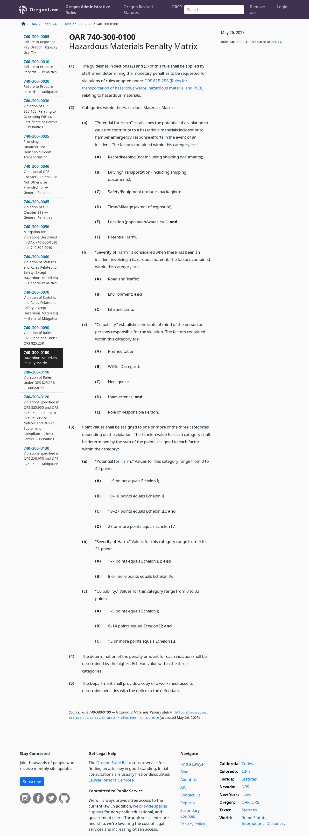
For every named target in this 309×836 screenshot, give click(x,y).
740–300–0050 (40, 237)
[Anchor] (144, 95)
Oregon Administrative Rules (87, 9)
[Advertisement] (253, 128)
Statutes (249, 779)
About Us (188, 779)
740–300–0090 (40, 335)
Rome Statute (254, 817)
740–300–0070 (41, 305)
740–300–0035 (38, 146)
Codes (247, 763)
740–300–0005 (40, 44)
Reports (187, 802)
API (183, 787)
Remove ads (257, 9)
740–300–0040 (40, 179)
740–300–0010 (40, 67)
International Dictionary (263, 823)
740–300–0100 (40, 357)
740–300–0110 (39, 379)
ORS (255, 802)
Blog (184, 772)
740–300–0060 (41, 269)
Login (282, 6)
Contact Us (190, 795)
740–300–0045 (38, 209)
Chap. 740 (50, 24)
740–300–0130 (41, 456)
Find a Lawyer (192, 764)
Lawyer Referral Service (110, 780)
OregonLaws (44, 9)
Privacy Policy (192, 824)
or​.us (275, 42)
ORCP (177, 6)
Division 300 (73, 24)
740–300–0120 (41, 417)
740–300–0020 (41, 86)
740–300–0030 (40, 113)
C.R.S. (247, 771)
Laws (246, 794)
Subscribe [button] (32, 781)
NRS (245, 786)
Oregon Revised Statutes (138, 9)
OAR (33, 24)
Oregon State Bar (112, 762)
